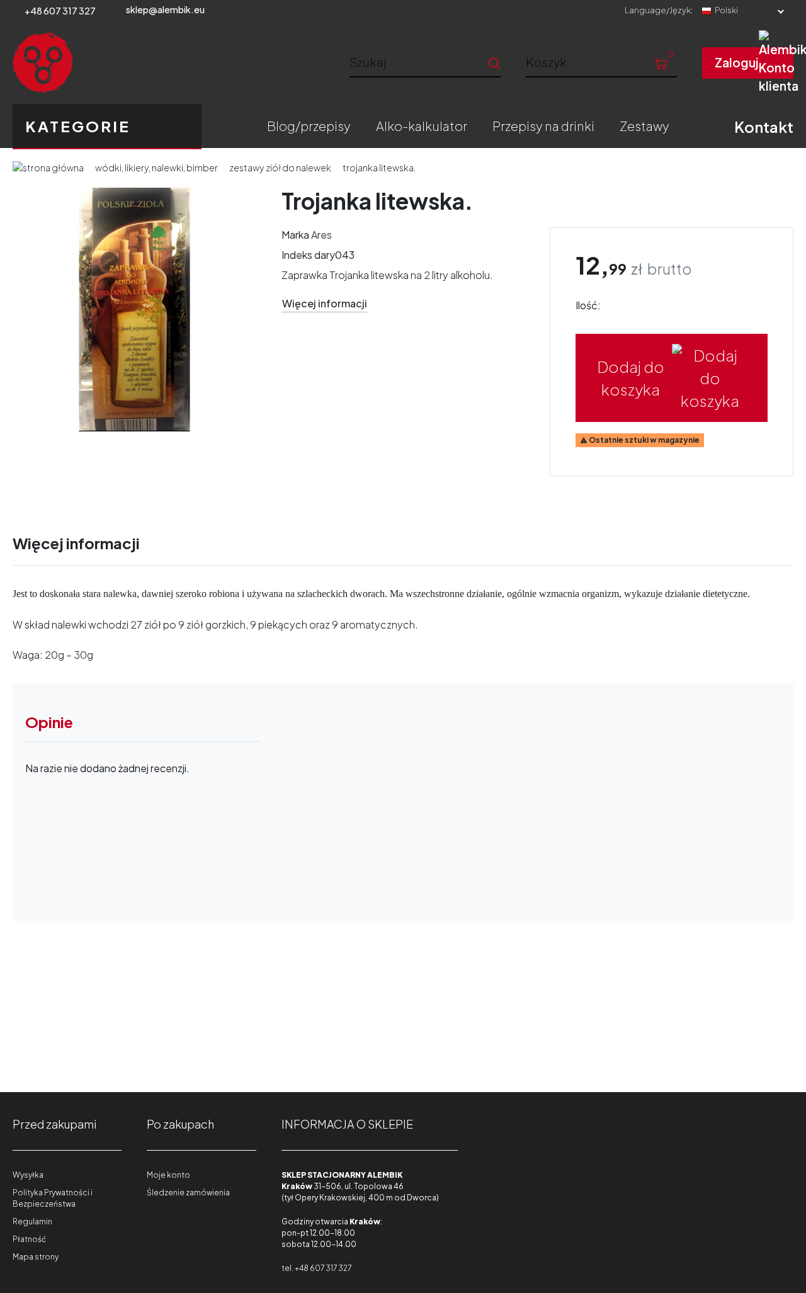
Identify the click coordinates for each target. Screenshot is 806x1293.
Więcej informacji (324, 303)
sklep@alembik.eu (165, 9)
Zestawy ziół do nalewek (280, 167)
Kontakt (763, 126)
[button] (601, 62)
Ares (321, 234)
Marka (295, 234)
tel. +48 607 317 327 (316, 1268)
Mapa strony (36, 1257)
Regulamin (32, 1221)
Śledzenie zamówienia (188, 1192)
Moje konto (168, 1175)
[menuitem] (308, 126)
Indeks (296, 254)
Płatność (29, 1239)
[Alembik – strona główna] (115, 63)
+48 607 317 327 (60, 10)
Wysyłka (28, 1175)
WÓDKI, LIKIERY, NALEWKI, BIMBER (156, 167)
